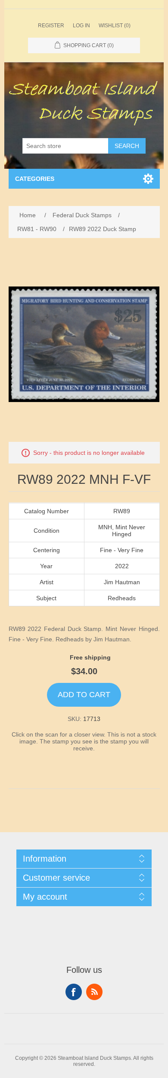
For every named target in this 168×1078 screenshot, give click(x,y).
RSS (94, 992)
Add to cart (84, 694)
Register (51, 26)
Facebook (73, 992)
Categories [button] (34, 178)
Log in (81, 26)
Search (127, 145)
